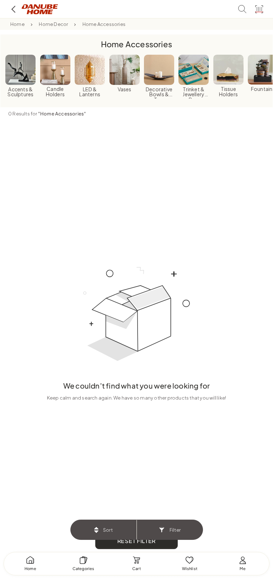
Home (17, 24)
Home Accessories (103, 24)
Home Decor (53, 24)
